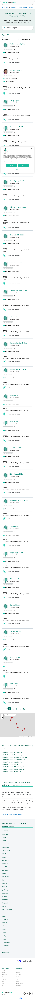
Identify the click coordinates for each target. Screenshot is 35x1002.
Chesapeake (5, 847)
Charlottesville (6, 844)
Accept (23, 165)
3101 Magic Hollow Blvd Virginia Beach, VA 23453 (16, 305)
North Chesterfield (7, 909)
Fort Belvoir (5, 863)
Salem (3, 926)
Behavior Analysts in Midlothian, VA (12, 762)
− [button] (2, 717)
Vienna (4, 939)
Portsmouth (5, 913)
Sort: (24, 39)
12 (24, 708)
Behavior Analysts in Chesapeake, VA (13, 755)
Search (21, 2)
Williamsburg (5, 946)
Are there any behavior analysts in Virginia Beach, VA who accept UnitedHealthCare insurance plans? (16, 802)
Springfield (5, 929)
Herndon (4, 883)
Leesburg (4, 886)
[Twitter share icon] (29, 994)
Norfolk (4, 906)
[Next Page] (27, 708)
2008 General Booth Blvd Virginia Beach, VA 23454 (16, 196)
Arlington (4, 837)
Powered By (16, 961)
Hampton (4, 873)
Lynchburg (5, 890)
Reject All (11, 165)
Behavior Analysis (22, 7)
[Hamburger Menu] (4, 2)
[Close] (32, 149)
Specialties (13, 7)
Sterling (4, 936)
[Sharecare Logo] (11, 2)
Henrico (4, 880)
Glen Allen (5, 870)
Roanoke (4, 923)
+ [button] (2, 715)
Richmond (5, 919)
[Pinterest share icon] (32, 994)
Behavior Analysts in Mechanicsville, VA (13, 769)
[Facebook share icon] (22, 994)
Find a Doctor (5, 7)
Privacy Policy (11, 159)
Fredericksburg (6, 867)
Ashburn (4, 841)
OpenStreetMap (26, 736)
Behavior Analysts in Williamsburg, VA (13, 767)
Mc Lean (4, 896)
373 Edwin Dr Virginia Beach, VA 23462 (13, 59)
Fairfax (4, 857)
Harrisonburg (5, 877)
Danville (4, 854)
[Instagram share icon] (24, 994)
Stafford (4, 932)
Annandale (5, 834)
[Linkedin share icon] (27, 994)
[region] (17, 160)
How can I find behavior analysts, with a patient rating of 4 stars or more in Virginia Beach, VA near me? (16, 794)
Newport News (6, 903)
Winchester (5, 949)
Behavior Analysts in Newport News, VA (13, 760)
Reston (4, 916)
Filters (5, 35)
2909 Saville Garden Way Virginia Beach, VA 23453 (16, 116)
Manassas (5, 893)
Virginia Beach (6, 942)
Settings (17, 169)
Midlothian (5, 900)
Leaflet (20, 736)
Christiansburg (6, 850)
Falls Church (5, 860)
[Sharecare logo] (17, 992)
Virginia (31, 7)
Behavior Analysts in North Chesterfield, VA (14, 757)
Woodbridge (5, 952)
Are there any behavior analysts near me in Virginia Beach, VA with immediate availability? (16, 808)
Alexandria (5, 831)
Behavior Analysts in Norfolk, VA (11, 764)
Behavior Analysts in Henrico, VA (11, 771)
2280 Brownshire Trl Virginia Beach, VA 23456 (15, 142)
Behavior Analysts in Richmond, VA (12, 752)
